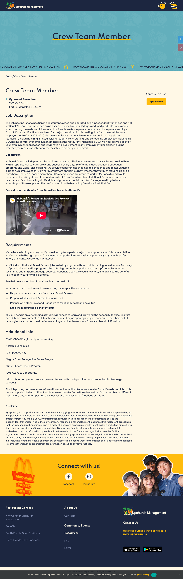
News (67, 547)
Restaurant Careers (19, 508)
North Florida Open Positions (22, 540)
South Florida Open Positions (23, 533)
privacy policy (143, 574)
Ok (154, 574)
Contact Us (130, 523)
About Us (70, 508)
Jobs (9, 76)
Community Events (77, 525)
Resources (71, 533)
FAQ (66, 540)
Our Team (69, 515)
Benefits (10, 526)
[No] (179, 574)
